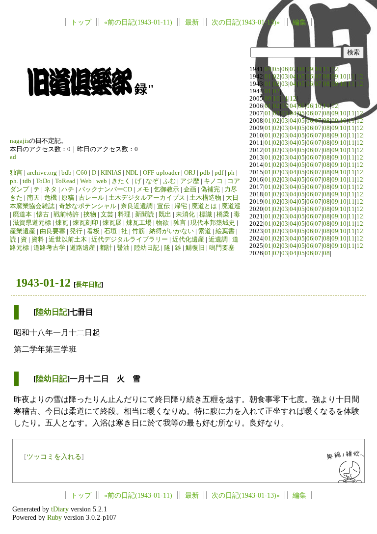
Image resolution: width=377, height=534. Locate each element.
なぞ (152, 181)
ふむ (169, 181)
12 (334, 69)
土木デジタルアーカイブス (146, 197)
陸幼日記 (147, 247)
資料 (37, 239)
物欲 (162, 222)
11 (326, 69)
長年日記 (88, 284)
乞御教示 (166, 189)
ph (231, 172)
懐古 (42, 214)
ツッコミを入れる (54, 456)
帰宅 (180, 206)
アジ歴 (189, 181)
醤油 (123, 247)
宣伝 (163, 206)
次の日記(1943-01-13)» (246, 22)
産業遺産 (22, 231)
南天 (33, 197)
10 (318, 69)
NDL (132, 172)
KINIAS (111, 172)
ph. (14, 181)
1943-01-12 (43, 282)
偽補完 (210, 189)
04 (268, 69)
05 (276, 69)
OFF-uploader (161, 172)
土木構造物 (205, 197)
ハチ (67, 189)
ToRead (65, 181)
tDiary (60, 509)
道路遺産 (82, 247)
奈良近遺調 (137, 206)
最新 (192, 22)
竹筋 (138, 231)
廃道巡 (231, 206)
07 (293, 69)
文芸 (107, 214)
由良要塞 (52, 231)
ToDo (43, 181)
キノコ (213, 181)
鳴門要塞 (222, 247)
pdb (205, 172)
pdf (219, 172)
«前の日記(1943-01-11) (138, 22)
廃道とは (204, 206)
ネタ (50, 189)
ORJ (189, 172)
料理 (124, 214)
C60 (81, 172)
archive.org (42, 172)
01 (268, 76)
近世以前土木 (68, 239)
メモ (142, 189)
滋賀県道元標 (32, 222)
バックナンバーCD (105, 189)
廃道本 (22, 214)
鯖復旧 (195, 247)
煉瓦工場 (139, 222)
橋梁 (222, 214)
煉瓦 (61, 222)
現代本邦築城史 (212, 222)
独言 (16, 172)
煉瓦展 (112, 222)
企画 (190, 189)
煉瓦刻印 (85, 222)
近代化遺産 (188, 239)
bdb (66, 172)
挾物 (89, 214)
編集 (299, 22)
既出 (165, 214)
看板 (93, 231)
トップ (81, 22)
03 (284, 76)
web (101, 181)
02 (276, 76)
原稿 (67, 197)
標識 (205, 214)
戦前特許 (66, 214)
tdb (27, 181)
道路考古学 (49, 247)
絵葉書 (225, 231)
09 (309, 69)
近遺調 (218, 239)
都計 (106, 247)
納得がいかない (171, 231)
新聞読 (144, 214)
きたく (121, 181)
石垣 (110, 231)
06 (284, 69)
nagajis (19, 140)
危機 (50, 197)
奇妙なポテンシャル (87, 206)
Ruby (54, 517)
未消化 (185, 214)
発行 (76, 231)
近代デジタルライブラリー (129, 239)
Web (86, 181)
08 (301, 69)
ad (13, 157)
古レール (91, 197)
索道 (204, 231)
